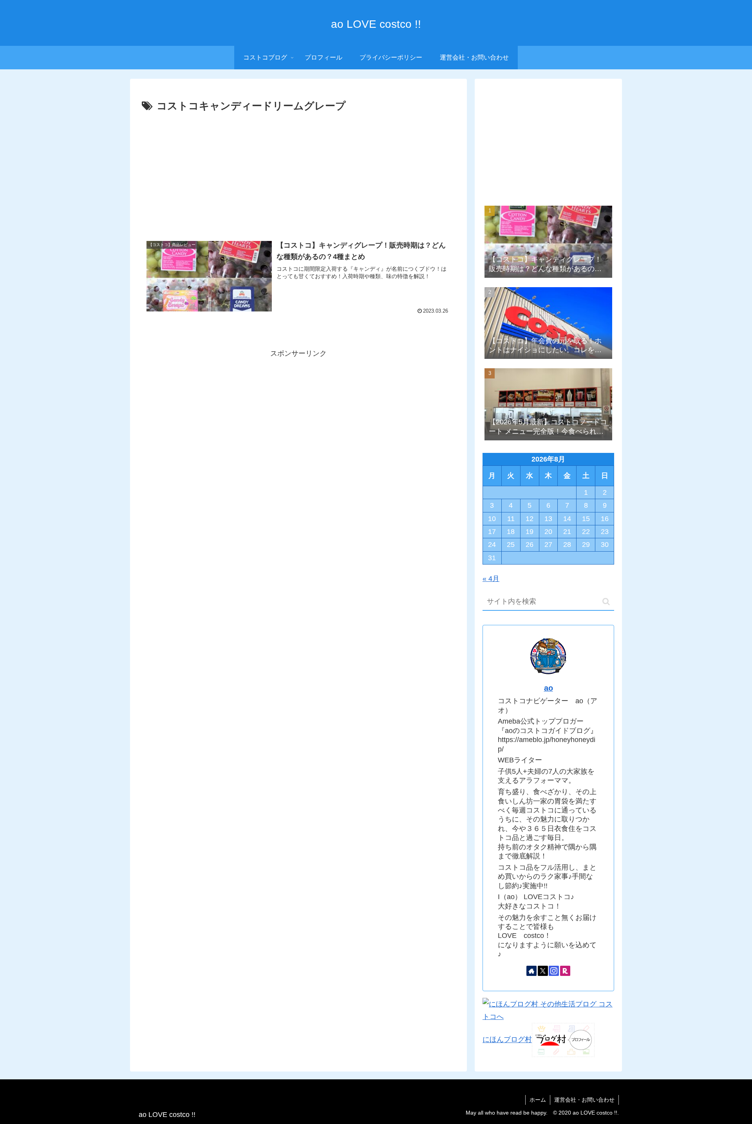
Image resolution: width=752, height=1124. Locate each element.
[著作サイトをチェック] (531, 971)
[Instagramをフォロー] (554, 971)
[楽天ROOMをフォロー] (565, 971)
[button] (606, 601)
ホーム (538, 1100)
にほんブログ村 (507, 1040)
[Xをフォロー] (543, 971)
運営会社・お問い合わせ (584, 1100)
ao (548, 688)
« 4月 (491, 579)
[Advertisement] (298, 174)
